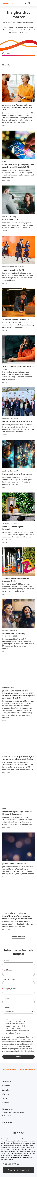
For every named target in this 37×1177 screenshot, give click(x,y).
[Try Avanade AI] (25, 3)
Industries (7, 1081)
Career (5, 1094)
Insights (6, 1090)
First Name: (7, 960)
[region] (18, 1156)
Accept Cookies (19, 1170)
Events (5, 1102)
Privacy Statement (7, 1159)
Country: (6, 1008)
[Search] (29, 3)
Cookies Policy (26, 1157)
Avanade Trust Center (13, 1112)
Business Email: (8, 979)
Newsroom (7, 1109)
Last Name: (7, 970)
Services (6, 1085)
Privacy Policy (26, 1039)
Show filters (6, 65)
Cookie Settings (12, 1164)
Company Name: (9, 989)
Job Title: (6, 998)
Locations (7, 1122)
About (5, 1098)
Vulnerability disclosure (11, 1116)
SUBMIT (18, 1056)
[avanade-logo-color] (8, 3)
